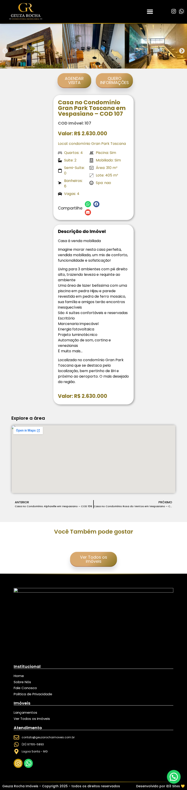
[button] (150, 12)
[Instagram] (173, 11)
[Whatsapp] (181, 11)
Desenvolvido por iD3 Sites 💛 (160, 786)
